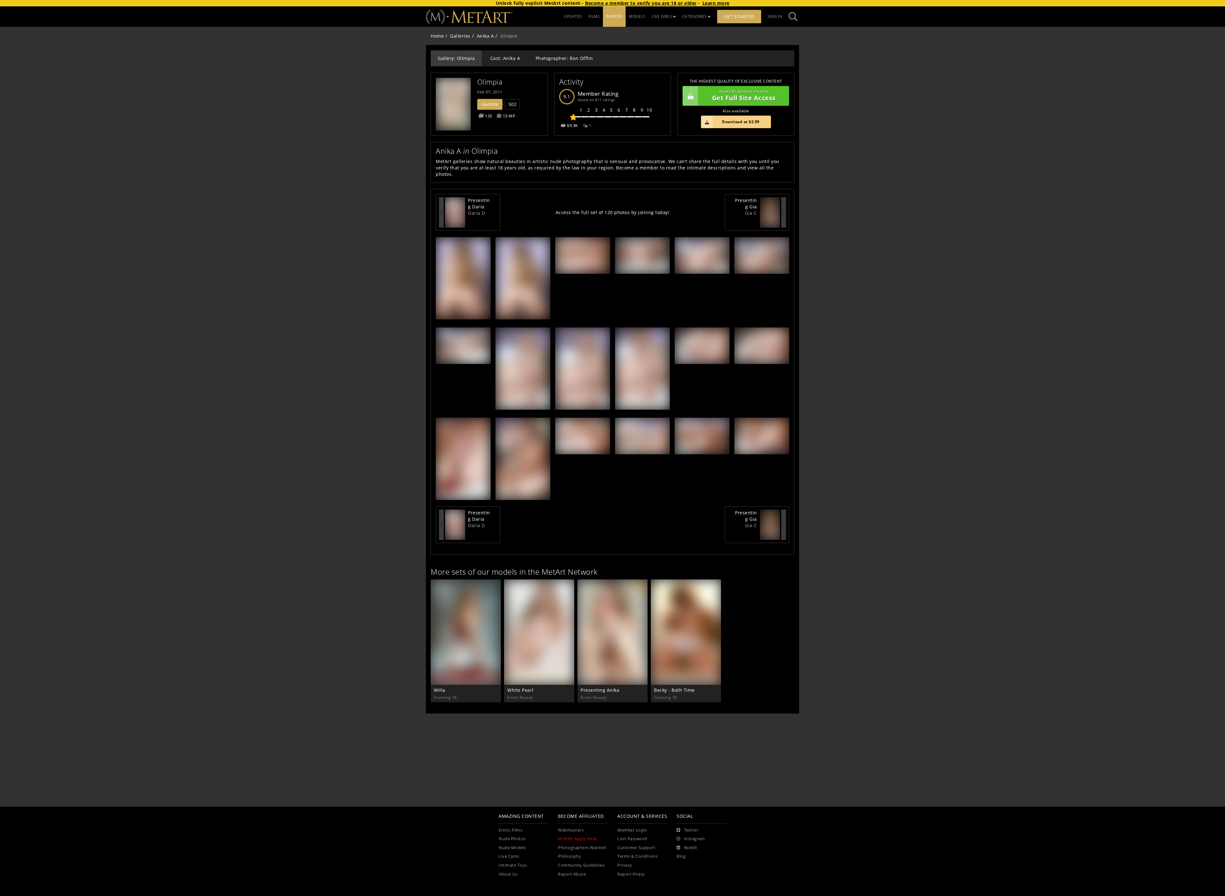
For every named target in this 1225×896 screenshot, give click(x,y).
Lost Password (632, 838)
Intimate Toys (513, 865)
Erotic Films (510, 830)
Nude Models (512, 847)
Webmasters (570, 830)
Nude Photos (512, 838)
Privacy (624, 865)
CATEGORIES (694, 16)
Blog (681, 856)
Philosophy (569, 856)
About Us (508, 874)
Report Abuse (572, 874)
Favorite (489, 104)
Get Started (739, 16)
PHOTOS (614, 16)
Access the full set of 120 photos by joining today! (613, 212)
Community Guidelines (581, 865)
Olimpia (490, 82)
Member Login (632, 830)
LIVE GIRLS (662, 16)
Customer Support (636, 847)
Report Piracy (631, 874)
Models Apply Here (577, 838)
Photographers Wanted (582, 847)
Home (437, 36)
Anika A (485, 36)
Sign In (775, 16)
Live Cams (509, 856)
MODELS (637, 16)
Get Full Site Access (744, 95)
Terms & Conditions (637, 856)
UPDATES (573, 16)
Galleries (460, 36)
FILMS (594, 16)
